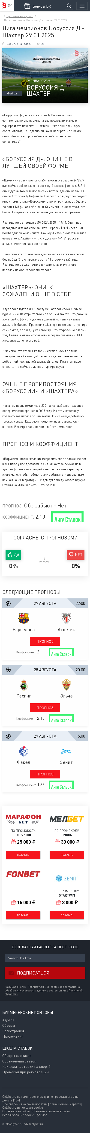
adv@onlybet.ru (33, 1124)
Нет (79, 554)
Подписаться (33, 973)
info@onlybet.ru (12, 1124)
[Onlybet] (7, 5)
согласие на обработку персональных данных (42, 988)
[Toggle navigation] (82, 6)
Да (16, 554)
